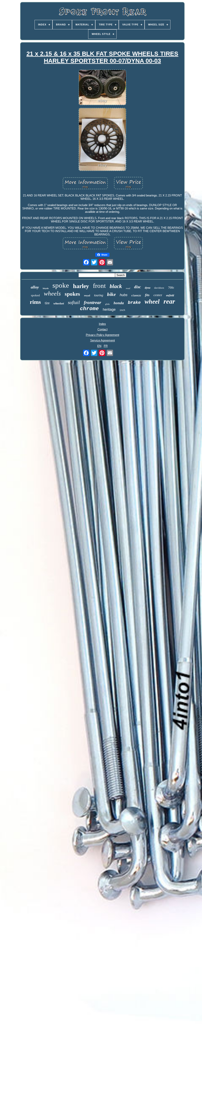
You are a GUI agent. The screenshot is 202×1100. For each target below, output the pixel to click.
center (157, 295)
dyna (147, 287)
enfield (170, 295)
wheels (52, 293)
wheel (152, 301)
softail (74, 302)
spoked (35, 295)
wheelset (58, 303)
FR (106, 346)
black (116, 286)
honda (119, 303)
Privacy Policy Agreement (102, 335)
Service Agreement (102, 340)
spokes (72, 294)
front (99, 285)
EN (99, 346)
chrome (89, 309)
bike (111, 294)
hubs (123, 295)
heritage (109, 309)
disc (137, 287)
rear (169, 301)
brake (134, 302)
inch (122, 310)
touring (98, 295)
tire (47, 303)
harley (81, 286)
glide (107, 304)
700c (171, 287)
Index (102, 323)
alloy (35, 287)
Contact (102, 329)
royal (87, 295)
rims (35, 302)
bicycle (46, 288)
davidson (159, 287)
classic (136, 295)
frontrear (92, 302)
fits (147, 295)
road (128, 288)
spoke (60, 285)
